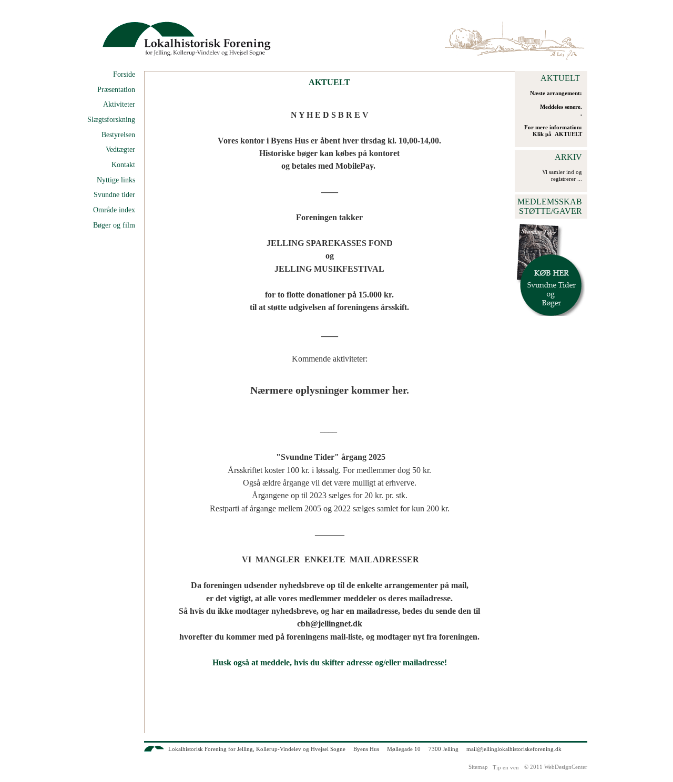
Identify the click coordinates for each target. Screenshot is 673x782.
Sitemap (478, 767)
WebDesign (558, 767)
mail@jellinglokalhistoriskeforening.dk (514, 749)
